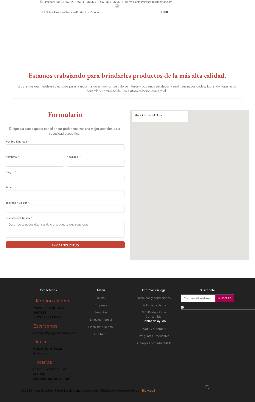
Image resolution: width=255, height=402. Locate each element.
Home (126, 35)
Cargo (9, 172)
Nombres (11, 156)
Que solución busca (18, 218)
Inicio (43, 12)
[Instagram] (164, 12)
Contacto (96, 12)
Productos (82, 12)
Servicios (70, 12)
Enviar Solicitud (65, 245)
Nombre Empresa (16, 141)
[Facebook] (162, 12)
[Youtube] (167, 12)
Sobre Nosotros (55, 12)
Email (9, 187)
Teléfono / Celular (16, 202)
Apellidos (72, 156)
